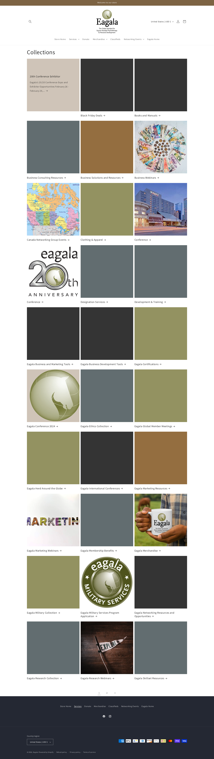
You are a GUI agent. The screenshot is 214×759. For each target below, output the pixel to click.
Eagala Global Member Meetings (153, 426)
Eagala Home (148, 706)
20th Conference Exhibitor (45, 76)
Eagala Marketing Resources (151, 488)
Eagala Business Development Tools (102, 364)
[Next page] (115, 693)
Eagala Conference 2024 (41, 426)
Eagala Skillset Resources (149, 678)
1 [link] (99, 692)
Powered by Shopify (46, 752)
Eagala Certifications (147, 364)
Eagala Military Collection (42, 612)
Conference (141, 239)
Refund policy (61, 752)
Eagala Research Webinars (96, 678)
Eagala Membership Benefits (97, 550)
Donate (87, 706)
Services (78, 706)
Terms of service (89, 752)
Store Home (65, 706)
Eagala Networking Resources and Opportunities (154, 614)
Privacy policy (75, 752)
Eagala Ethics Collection (95, 426)
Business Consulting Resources (45, 177)
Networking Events (130, 706)
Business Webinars (145, 177)
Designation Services (93, 302)
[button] (30, 21)
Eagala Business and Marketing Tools (48, 364)
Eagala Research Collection (43, 678)
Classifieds (113, 706)
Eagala (35, 752)
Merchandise (100, 706)
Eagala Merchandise (146, 550)
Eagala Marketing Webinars (43, 550)
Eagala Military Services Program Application (100, 614)
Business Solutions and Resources (100, 177)
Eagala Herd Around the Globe (45, 488)
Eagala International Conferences (100, 488)
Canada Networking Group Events (46, 239)
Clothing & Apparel (92, 239)
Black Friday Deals (91, 115)
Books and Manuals (146, 115)
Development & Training (149, 302)
